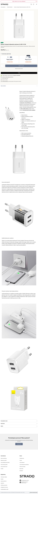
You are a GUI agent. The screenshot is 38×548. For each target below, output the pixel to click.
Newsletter (21, 470)
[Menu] (36, 4)
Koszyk (21, 460)
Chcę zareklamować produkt (5, 462)
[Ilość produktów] (2, 66)
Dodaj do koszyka (21, 65)
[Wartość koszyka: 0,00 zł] (33, 4)
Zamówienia (3, 455)
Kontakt (2, 468)
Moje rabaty (21, 468)
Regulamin (2, 483)
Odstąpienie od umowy (4, 487)
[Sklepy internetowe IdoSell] (33, 492)
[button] (2, 25)
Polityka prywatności (4, 485)
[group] (19, 26)
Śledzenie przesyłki (3, 460)
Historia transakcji (22, 466)
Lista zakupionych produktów (24, 464)
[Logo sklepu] (4, 4)
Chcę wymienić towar (4, 466)
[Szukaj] (31, 4)
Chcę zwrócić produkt (4, 464)
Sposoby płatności (3, 481)
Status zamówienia (4, 458)
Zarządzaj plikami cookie (4, 489)
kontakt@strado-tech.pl (25, 480)
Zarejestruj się (22, 458)
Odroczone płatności (5, 81)
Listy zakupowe (22, 462)
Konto (21, 455)
